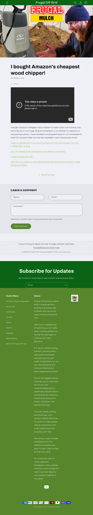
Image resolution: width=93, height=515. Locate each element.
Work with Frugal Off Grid (16, 344)
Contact (9, 317)
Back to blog (48, 175)
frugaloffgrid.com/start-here (46, 248)
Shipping (9, 333)
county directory (64, 252)
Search (9, 328)
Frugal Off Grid (42, 507)
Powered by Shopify (54, 507)
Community (10, 312)
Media (8, 322)
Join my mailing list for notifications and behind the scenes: (38, 152)
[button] (7, 2)
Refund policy (11, 338)
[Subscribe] (65, 285)
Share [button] (15, 84)
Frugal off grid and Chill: (22, 157)
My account (10, 306)
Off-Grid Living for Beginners (17, 301)
